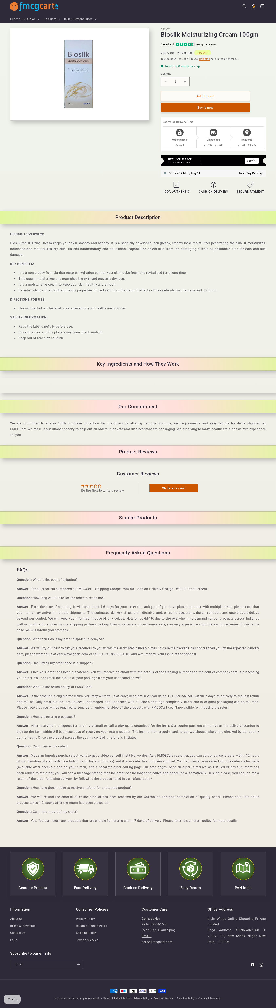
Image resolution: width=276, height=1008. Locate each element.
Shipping (204, 59)
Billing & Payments (23, 925)
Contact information (209, 998)
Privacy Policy (85, 918)
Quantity (166, 73)
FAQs (13, 940)
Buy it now (205, 107)
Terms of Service (87, 940)
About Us (16, 918)
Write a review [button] (173, 488)
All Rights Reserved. (88, 998)
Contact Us (17, 932)
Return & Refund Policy (91, 925)
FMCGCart (70, 998)
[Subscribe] (78, 964)
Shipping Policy (86, 932)
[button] (24, 19)
